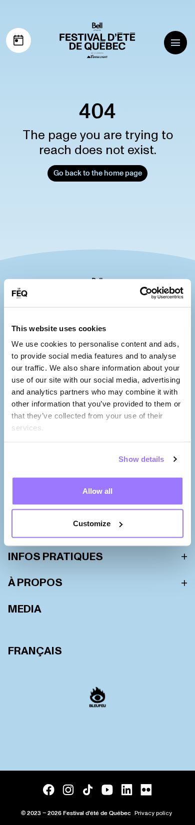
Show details (141, 459)
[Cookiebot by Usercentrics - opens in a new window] (140, 293)
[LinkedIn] (126, 789)
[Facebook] (48, 790)
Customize (91, 523)
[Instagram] (68, 790)
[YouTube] (107, 789)
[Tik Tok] (88, 790)
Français (35, 651)
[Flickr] (146, 789)
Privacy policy (153, 813)
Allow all (97, 490)
